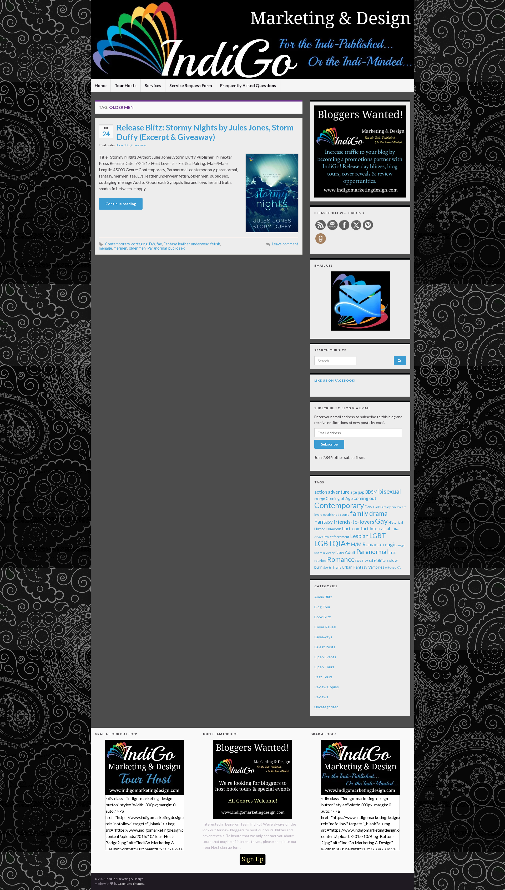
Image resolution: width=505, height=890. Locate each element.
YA (399, 567)
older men (137, 248)
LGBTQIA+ (332, 543)
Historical (395, 522)
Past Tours (323, 677)
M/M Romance (366, 544)
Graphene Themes (131, 884)
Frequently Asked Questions (248, 85)
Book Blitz (123, 145)
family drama (369, 513)
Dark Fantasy (382, 507)
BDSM (371, 492)
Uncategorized (326, 707)
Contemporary (117, 244)
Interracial (380, 528)
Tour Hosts (126, 85)
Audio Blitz (323, 597)
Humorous (333, 529)
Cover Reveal (325, 627)
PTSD (393, 552)
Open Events (325, 657)
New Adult (345, 552)
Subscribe (329, 444)
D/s (152, 244)
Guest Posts (324, 647)
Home (101, 85)
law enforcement (336, 537)
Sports (327, 567)
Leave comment (285, 244)
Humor (319, 529)
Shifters (382, 560)
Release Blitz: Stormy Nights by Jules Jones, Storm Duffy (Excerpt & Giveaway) (205, 132)
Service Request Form (190, 85)
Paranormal (157, 248)
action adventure (332, 492)
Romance (341, 559)
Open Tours (324, 667)
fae (159, 244)
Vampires (376, 567)
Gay (381, 521)
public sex (176, 248)
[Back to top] (493, 878)
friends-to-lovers (354, 521)
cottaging (139, 244)
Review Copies (326, 687)
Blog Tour (322, 607)
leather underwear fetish (199, 244)
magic (390, 544)
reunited (320, 560)
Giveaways (139, 145)
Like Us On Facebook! (335, 380)
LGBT (377, 535)
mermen (120, 248)
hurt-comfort (355, 528)
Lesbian (359, 536)
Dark (368, 506)
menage (105, 248)
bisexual (389, 491)
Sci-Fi (373, 561)
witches (390, 567)
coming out (365, 498)
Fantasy (170, 244)
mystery (329, 552)
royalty (361, 560)
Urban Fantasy (354, 567)
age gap (357, 491)
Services (153, 85)
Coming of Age (339, 498)
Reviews (321, 697)
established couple (336, 515)
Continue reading (120, 203)
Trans (336, 567)
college (319, 499)
